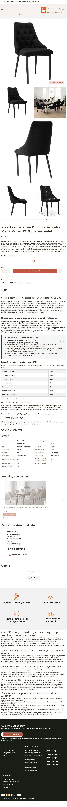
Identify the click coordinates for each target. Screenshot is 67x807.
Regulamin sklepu (30, 768)
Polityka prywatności (31, 770)
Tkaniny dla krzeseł (52, 761)
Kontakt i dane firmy (9, 750)
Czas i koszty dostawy (31, 750)
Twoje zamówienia (8, 779)
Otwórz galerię (58, 82)
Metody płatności (30, 760)
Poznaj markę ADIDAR (9, 753)
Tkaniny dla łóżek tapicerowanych (51, 751)
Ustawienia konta (8, 784)
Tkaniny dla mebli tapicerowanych (52, 758)
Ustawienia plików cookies (11, 782)
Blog (4, 755)
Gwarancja (28, 765)
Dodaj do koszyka (35, 271)
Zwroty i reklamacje (31, 762)
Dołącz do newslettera (13, 734)
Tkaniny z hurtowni (52, 764)
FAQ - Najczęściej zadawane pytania (33, 756)
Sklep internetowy (31, 805)
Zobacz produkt (9, 514)
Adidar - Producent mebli (7, 219)
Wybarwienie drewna (53, 754)
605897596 (10, 542)
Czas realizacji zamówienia (33, 753)
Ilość (2, 267)
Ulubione (5, 787)
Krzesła (16, 219)
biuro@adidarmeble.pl (14, 544)
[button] (11, 10)
